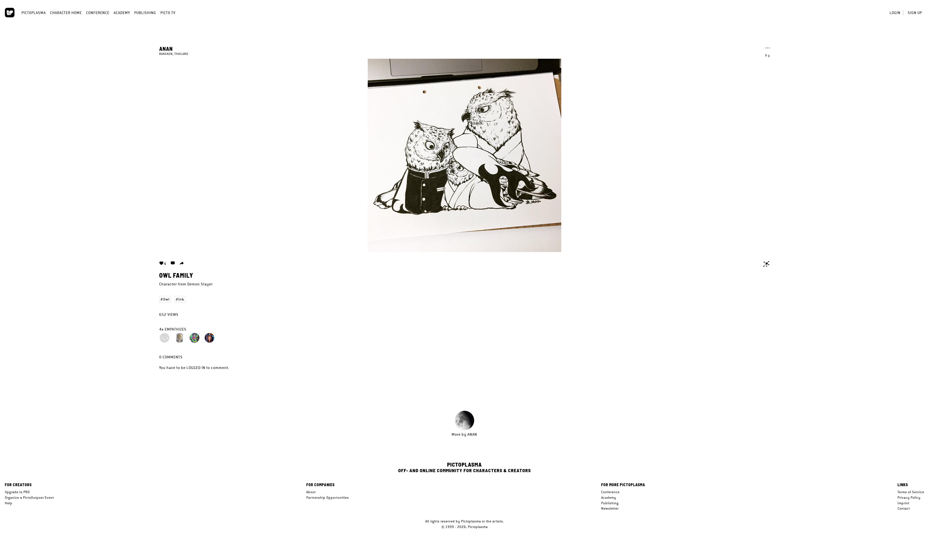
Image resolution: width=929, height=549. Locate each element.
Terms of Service (911, 492)
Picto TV (167, 12)
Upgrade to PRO (17, 492)
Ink (181, 299)
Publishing (145, 12)
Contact (904, 508)
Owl (166, 299)
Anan (166, 48)
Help (8, 503)
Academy (122, 12)
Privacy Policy (909, 497)
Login (895, 12)
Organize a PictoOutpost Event (29, 497)
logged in (196, 367)
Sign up (915, 12)
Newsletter (610, 508)
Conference (97, 12)
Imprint (903, 503)
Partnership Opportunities (327, 497)
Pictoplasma (34, 12)
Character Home (66, 12)
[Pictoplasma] (10, 12)
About (311, 492)
